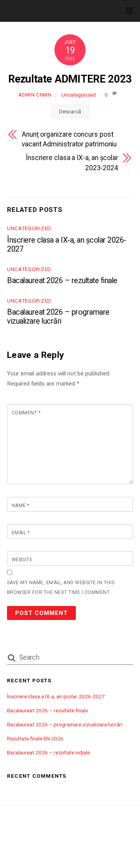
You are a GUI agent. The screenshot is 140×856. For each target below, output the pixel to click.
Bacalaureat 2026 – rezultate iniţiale (48, 752)
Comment (26, 413)
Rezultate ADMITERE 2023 (69, 79)
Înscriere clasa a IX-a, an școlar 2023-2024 (72, 162)
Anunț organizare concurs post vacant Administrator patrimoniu (69, 139)
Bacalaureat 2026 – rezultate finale (62, 280)
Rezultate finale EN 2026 (35, 738)
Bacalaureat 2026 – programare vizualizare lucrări (58, 317)
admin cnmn (34, 95)
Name (21, 505)
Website (22, 559)
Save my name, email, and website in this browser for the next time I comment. (60, 587)
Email (21, 532)
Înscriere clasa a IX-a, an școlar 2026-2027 (56, 696)
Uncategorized (78, 95)
